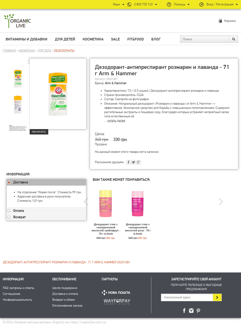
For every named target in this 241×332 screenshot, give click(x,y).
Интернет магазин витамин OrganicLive (17, 21)
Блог (156, 39)
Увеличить (39, 131)
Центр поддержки (64, 288)
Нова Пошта (117, 293)
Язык (116, 4)
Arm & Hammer (116, 83)
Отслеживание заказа (67, 306)
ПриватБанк (117, 301)
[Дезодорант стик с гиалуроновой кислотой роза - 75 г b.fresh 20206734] (137, 221)
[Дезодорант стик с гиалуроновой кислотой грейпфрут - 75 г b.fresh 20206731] (105, 221)
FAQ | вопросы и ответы (18, 288)
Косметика (93, 39)
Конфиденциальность (17, 300)
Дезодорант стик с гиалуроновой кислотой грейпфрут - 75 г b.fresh (106, 229)
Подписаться (217, 297)
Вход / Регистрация (219, 4)
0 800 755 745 (143, 4)
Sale (115, 39)
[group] (17, 75)
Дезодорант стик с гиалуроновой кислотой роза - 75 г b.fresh (138, 229)
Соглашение (11, 294)
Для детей (65, 39)
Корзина (230, 21)
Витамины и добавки (26, 39)
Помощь (179, 4)
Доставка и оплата (65, 294)
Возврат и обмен (63, 300)
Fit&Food (135, 39)
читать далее (116, 121)
